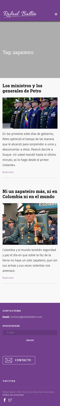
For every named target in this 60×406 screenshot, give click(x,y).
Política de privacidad (13, 395)
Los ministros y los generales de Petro (22, 88)
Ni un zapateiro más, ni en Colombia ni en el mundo (29, 193)
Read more (8, 172)
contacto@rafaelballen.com (26, 316)
